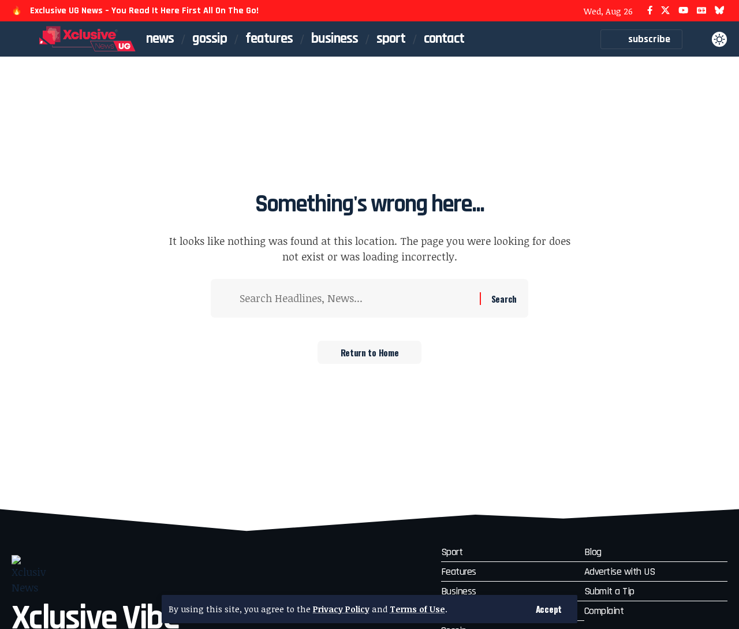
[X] (665, 10)
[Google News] (701, 10)
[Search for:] (355, 298)
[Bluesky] (719, 10)
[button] (548, 609)
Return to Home (370, 352)
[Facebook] (649, 10)
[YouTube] (683, 10)
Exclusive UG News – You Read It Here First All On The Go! (144, 11)
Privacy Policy (341, 609)
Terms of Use (417, 609)
